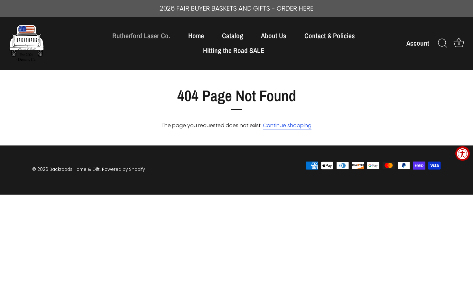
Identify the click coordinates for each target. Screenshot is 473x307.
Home (196, 35)
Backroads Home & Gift (75, 169)
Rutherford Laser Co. (141, 35)
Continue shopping (287, 125)
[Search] (442, 43)
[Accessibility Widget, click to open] (462, 153)
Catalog (232, 35)
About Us (273, 35)
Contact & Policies (329, 35)
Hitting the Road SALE (233, 50)
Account (417, 43)
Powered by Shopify (123, 169)
